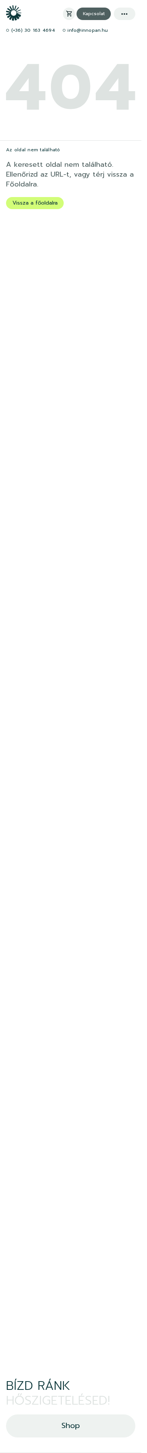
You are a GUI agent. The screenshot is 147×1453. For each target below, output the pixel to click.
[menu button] (124, 14)
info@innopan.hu (87, 30)
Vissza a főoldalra (35, 203)
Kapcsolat (94, 13)
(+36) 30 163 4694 (32, 30)
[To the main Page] (13, 18)
